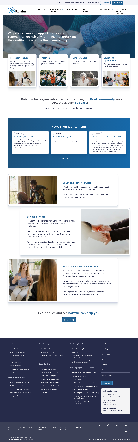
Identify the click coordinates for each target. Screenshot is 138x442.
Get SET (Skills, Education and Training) (86, 393)
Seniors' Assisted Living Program (51, 382)
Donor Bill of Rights (42, 428)
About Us (59, 3)
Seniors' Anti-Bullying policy (51, 386)
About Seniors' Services (48, 369)
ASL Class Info (78, 379)
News (103, 370)
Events (82, 3)
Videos (45, 392)
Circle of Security (17, 389)
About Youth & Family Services (19, 382)
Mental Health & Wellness (49, 389)
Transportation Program (48, 376)
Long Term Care (104, 9)
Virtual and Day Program (48, 359)
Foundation (75, 3)
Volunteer (95, 3)
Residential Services (47, 352)
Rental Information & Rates (20, 369)
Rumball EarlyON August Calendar (26, 137)
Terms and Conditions (63, 428)
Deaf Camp (41, 9)
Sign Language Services (79, 376)
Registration (15, 396)
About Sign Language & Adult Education (84, 373)
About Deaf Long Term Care (81, 349)
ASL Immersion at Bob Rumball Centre (86, 386)
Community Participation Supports (52, 355)
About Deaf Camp (15, 349)
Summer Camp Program (17, 352)
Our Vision (66, 3)
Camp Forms (16, 359)
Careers (88, 3)
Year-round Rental (15, 366)
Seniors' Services (85, 10)
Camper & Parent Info (18, 355)
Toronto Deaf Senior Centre (49, 372)
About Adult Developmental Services (52, 349)
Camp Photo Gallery (16, 362)
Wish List (12, 372)
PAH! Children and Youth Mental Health (22, 386)
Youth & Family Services (55, 10)
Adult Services (72, 9)
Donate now (118, 3)
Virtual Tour (76, 352)
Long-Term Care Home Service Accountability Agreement (81, 362)
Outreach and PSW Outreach (50, 379)
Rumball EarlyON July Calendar (64, 137)
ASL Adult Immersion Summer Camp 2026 (107, 137)
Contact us (105, 3)
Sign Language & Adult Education (121, 11)
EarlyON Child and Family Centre (20, 392)
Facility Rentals (106, 375)
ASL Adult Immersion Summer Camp (85, 383)
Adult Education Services (80, 389)
